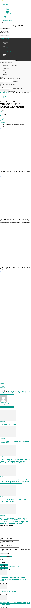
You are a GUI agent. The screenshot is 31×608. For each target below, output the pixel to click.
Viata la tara (8, 13)
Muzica (7, 9)
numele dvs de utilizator (18, 25)
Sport (4, 18)
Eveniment (10, 92)
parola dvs (15, 26)
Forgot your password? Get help (7, 84)
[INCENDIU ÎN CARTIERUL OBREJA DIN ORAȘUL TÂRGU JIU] (8, 495)
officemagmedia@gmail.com (13, 566)
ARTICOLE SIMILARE (7, 407)
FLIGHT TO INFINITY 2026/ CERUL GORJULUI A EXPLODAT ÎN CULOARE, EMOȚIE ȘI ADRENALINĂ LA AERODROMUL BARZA (15, 461)
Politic (4, 15)
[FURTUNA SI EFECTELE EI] (8, 420)
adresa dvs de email (17, 33)
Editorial (5, 7)
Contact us (5, 72)
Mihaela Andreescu (4, 111)
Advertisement (6, 68)
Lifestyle (5, 8)
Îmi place (5, 559)
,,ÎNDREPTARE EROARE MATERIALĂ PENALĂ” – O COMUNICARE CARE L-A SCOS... (13, 579)
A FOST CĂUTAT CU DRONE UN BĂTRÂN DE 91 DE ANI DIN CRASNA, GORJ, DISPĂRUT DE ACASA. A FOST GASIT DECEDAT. (15, 393)
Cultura (4, 5)
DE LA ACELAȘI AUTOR (21, 407)
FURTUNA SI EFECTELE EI (9, 424)
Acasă (1, 92)
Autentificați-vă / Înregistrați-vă (10, 65)
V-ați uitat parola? (4, 29)
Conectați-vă (7, 561)
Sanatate (5, 16)
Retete (7, 11)
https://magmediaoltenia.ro (6, 404)
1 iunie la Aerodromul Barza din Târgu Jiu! (18, 390)
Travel (7, 12)
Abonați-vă (9, 562)
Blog (4, 70)
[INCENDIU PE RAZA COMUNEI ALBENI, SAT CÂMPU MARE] (8, 437)
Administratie (6, 4)
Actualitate (5, 3)
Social (4, 17)
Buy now (5, 74)
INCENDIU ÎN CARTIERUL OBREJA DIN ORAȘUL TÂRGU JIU (13, 500)
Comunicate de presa (7, 20)
